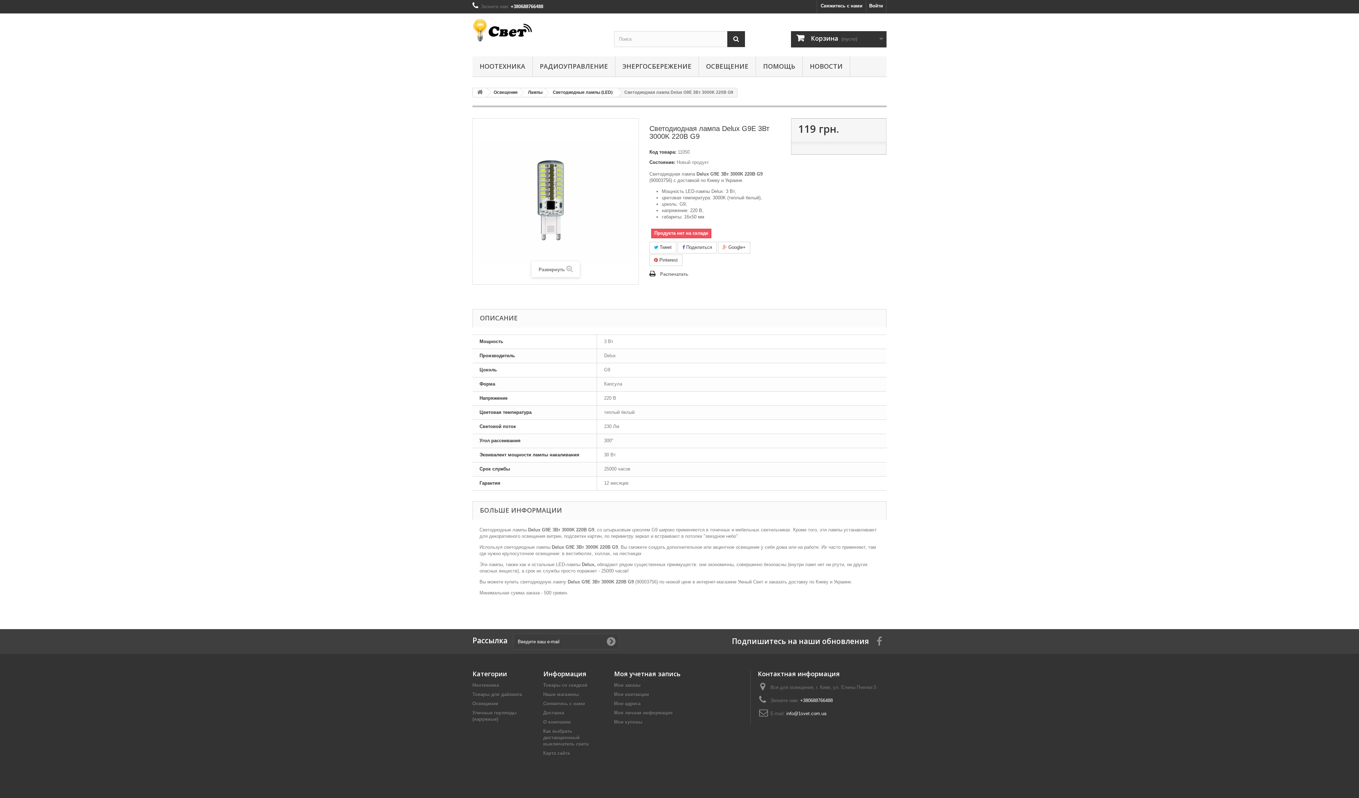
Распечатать (674, 274)
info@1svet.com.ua (806, 713)
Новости (826, 66)
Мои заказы (627, 685)
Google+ (736, 247)
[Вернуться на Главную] (480, 92)
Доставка (553, 713)
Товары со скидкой (565, 685)
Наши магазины (561, 694)
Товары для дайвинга (497, 694)
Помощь (779, 66)
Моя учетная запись (647, 673)
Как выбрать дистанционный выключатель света (566, 738)
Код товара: (662, 152)
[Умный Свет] (537, 30)
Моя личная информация (643, 713)
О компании (557, 722)
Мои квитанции (631, 694)
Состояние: (662, 162)
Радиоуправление (574, 66)
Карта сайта (556, 753)
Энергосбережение (657, 66)
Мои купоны (628, 722)
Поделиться (698, 247)
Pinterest (668, 260)
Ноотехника (502, 66)
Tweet (665, 247)
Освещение (727, 66)
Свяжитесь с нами (841, 5)
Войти (876, 5)
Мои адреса (627, 703)
